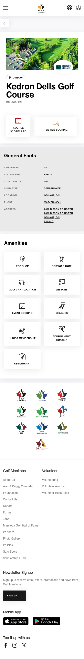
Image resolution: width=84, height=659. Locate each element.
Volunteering (50, 480)
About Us (9, 480)
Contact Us (10, 499)
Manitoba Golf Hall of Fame (21, 525)
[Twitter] (24, 645)
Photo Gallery (12, 538)
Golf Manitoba (14, 470)
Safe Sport (10, 551)
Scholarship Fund (14, 558)
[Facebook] (5, 645)
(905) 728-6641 (52, 202)
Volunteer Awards (53, 486)
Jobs (6, 519)
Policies (8, 545)
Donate (7, 506)
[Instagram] (14, 645)
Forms (7, 512)
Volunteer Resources (55, 493)
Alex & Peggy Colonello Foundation (18, 489)
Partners (8, 532)
